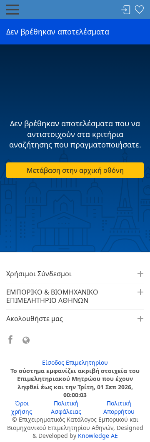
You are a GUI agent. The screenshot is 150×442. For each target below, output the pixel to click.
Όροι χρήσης (21, 407)
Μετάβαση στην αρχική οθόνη (75, 170)
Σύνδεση (125, 10)
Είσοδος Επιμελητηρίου (75, 362)
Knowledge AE (98, 436)
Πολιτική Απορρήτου (119, 407)
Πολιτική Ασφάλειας (66, 407)
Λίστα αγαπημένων (139, 10)
